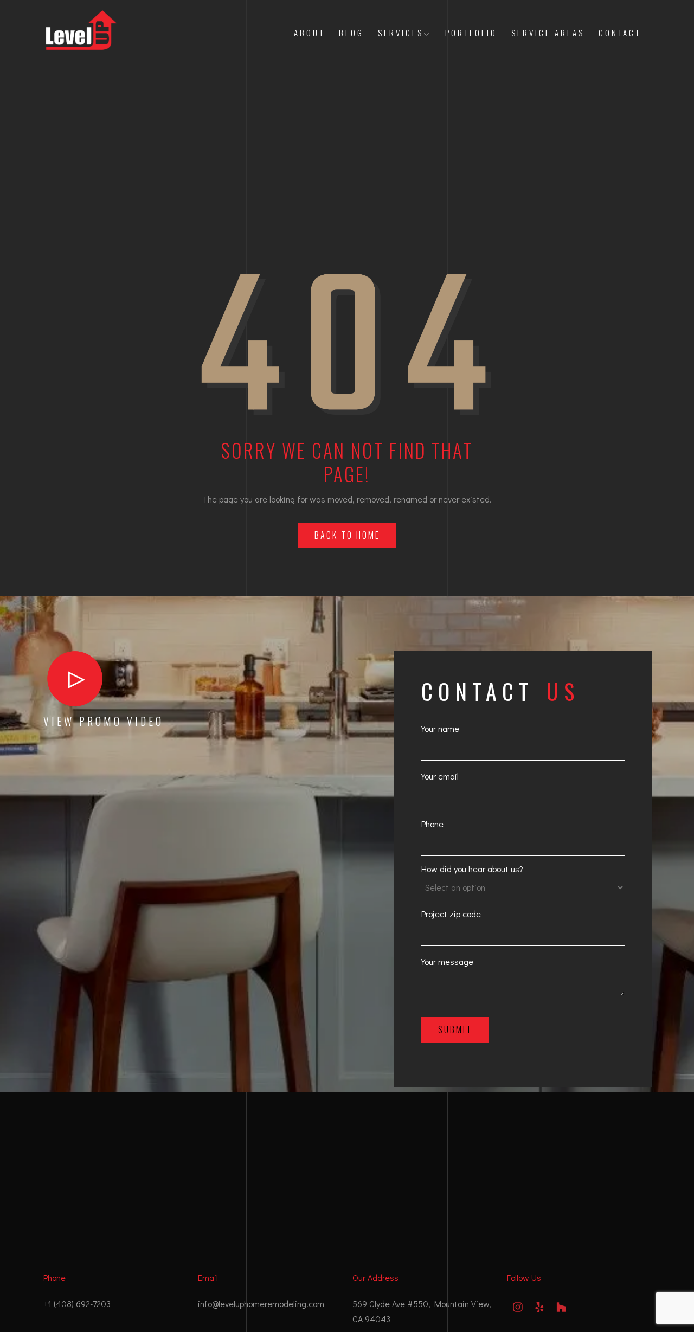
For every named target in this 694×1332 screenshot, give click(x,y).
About (309, 32)
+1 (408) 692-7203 (77, 1303)
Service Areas (547, 32)
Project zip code (451, 913)
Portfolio (471, 32)
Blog (351, 32)
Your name (440, 728)
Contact (620, 32)
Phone (432, 823)
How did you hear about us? (472, 868)
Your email (440, 776)
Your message (447, 961)
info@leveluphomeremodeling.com (261, 1303)
